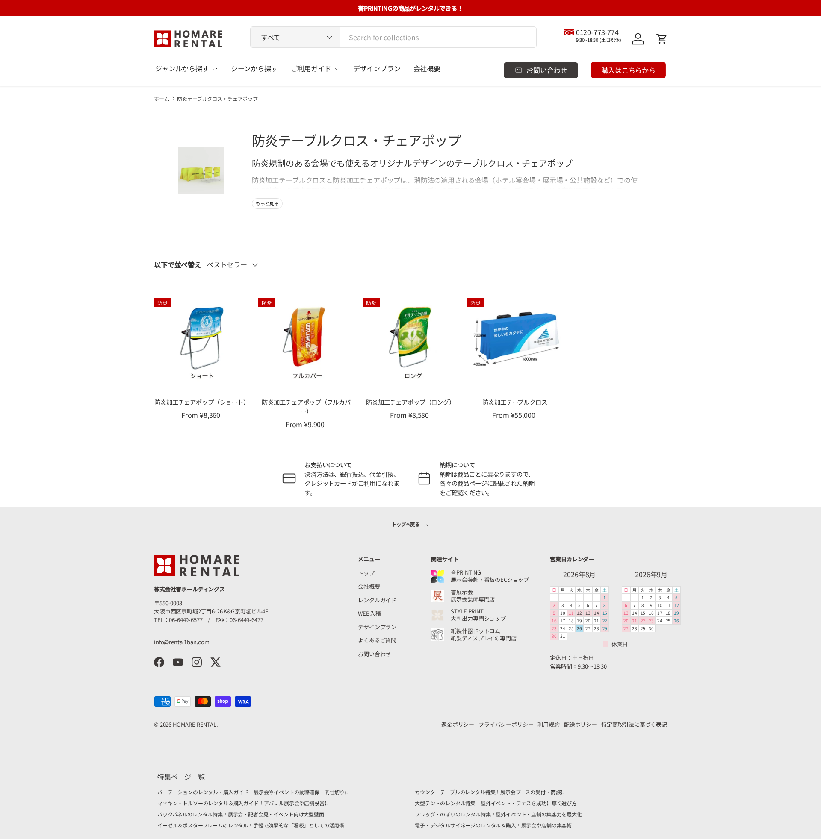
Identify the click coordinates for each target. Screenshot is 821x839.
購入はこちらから (628, 70)
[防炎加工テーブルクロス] (515, 341)
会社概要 (426, 68)
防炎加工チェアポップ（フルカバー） (306, 406)
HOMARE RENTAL (194, 724)
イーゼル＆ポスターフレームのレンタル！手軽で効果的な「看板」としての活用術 (250, 825)
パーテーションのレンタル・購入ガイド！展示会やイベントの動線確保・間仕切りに (253, 791)
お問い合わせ (374, 654)
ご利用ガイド (311, 68)
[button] (662, 38)
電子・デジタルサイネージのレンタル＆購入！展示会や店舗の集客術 (493, 825)
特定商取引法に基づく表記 (634, 724)
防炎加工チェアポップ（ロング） (410, 401)
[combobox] (393, 37)
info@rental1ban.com (182, 642)
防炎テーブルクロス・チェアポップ (217, 98)
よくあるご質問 (377, 640)
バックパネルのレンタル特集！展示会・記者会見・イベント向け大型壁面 (240, 814)
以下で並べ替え (177, 264)
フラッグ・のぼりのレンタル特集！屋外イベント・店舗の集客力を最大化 (498, 814)
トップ (366, 573)
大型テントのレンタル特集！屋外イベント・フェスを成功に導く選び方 (496, 803)
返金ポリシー (457, 724)
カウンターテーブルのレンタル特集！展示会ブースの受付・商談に (490, 791)
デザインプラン (377, 68)
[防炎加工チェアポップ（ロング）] (410, 341)
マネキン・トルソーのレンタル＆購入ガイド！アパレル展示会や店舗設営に (243, 803)
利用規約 (548, 724)
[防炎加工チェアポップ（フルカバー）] (306, 341)
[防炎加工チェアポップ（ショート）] (202, 341)
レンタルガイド (377, 600)
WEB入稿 (369, 613)
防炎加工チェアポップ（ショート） (201, 401)
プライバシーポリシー (505, 724)
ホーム (161, 98)
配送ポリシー (580, 724)
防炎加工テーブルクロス (514, 401)
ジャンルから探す (182, 68)
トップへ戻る (406, 524)
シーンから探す (254, 68)
